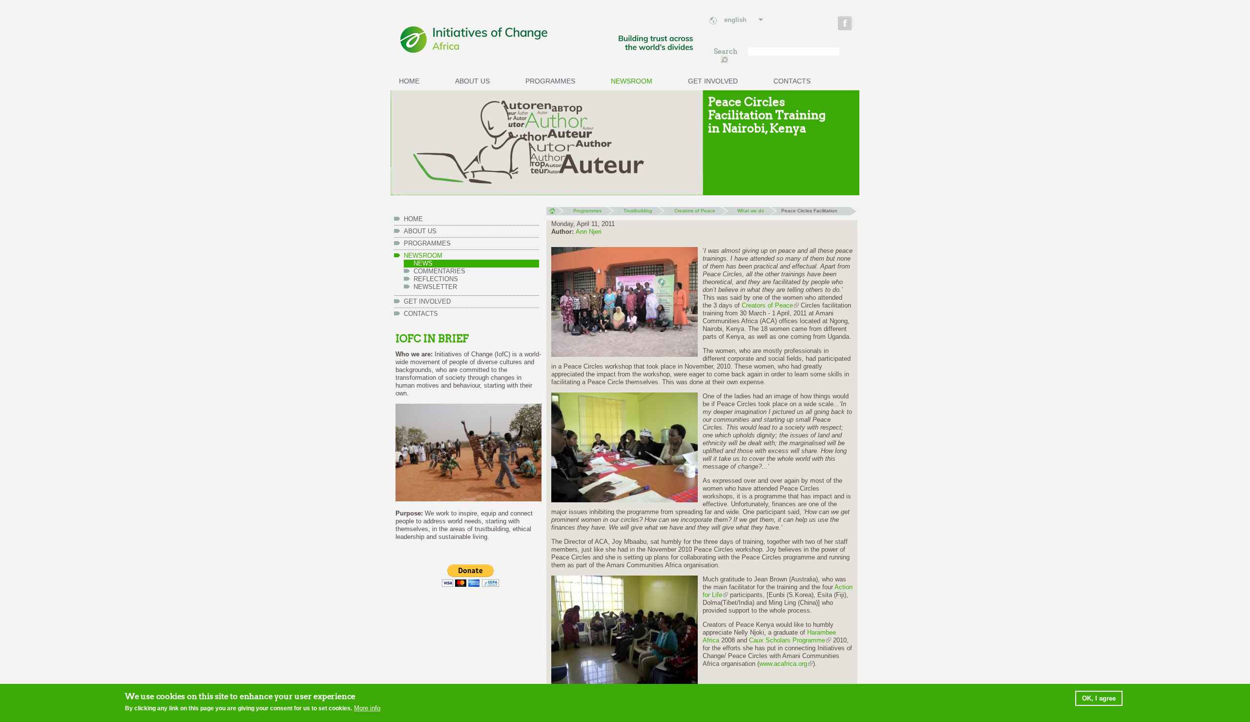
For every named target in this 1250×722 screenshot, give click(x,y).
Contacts (792, 81)
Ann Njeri (589, 231)
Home (409, 81)
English (735, 19)
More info (367, 708)
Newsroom (631, 81)
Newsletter (435, 286)
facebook (845, 24)
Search (726, 51)
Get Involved (713, 81)
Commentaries (439, 271)
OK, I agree (1099, 697)
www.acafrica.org (783, 663)
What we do (750, 210)
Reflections (436, 279)
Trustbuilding (638, 210)
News (423, 263)
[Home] (547, 40)
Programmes (550, 81)
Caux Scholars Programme (787, 640)
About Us (472, 81)
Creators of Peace (694, 210)
